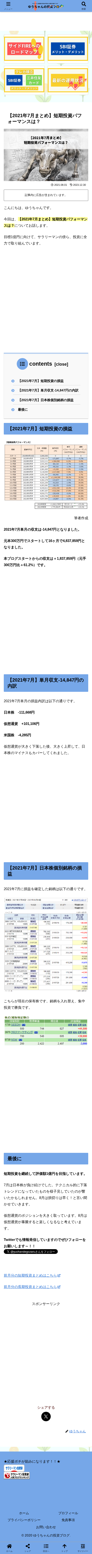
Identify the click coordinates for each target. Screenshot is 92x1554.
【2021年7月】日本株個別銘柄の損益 (46, 400)
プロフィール (68, 1513)
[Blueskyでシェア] (23, 910)
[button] (81, 946)
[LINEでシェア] (61, 910)
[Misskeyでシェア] (30, 910)
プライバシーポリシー (24, 1520)
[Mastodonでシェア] (15, 910)
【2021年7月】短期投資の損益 (41, 381)
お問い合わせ (46, 1527)
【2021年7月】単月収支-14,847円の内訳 (48, 390)
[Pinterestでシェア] (68, 910)
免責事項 (68, 1520)
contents (40, 364)
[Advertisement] (46, 299)
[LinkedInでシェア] (76, 910)
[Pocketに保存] (53, 910)
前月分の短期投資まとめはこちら (30, 1275)
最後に (23, 409)
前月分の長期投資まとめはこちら (30, 1287)
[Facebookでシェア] (38, 910)
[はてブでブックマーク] (46, 910)
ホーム (24, 1513)
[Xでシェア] (46, 1416)
